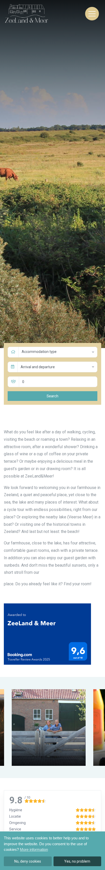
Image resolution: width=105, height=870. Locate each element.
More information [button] (34, 849)
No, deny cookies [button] (27, 861)
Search (52, 396)
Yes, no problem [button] (77, 861)
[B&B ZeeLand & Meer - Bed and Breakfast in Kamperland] (26, 13)
